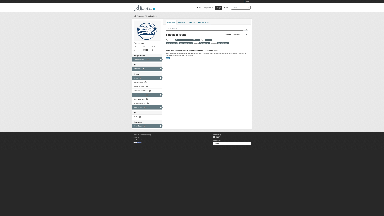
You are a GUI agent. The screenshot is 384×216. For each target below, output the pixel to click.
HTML (167, 58)
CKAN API (137, 137)
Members (183, 22)
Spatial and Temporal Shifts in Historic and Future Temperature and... (192, 50)
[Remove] (198, 40)
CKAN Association (139, 140)
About (226, 8)
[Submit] (248, 8)
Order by (228, 35)
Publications (151, 16)
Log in (248, 1)
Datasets (198, 8)
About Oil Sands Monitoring (142, 135)
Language (216, 141)
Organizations (208, 8)
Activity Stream (204, 22)
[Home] (135, 16)
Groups (218, 8)
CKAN (216, 137)
